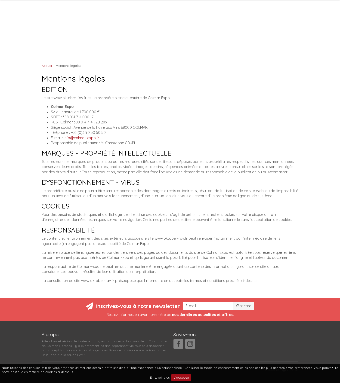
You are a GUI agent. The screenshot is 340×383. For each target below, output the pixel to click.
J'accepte (181, 377)
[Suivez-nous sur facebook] (178, 344)
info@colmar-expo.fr (81, 137)
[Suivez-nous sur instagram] (190, 344)
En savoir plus (160, 377)
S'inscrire (243, 305)
